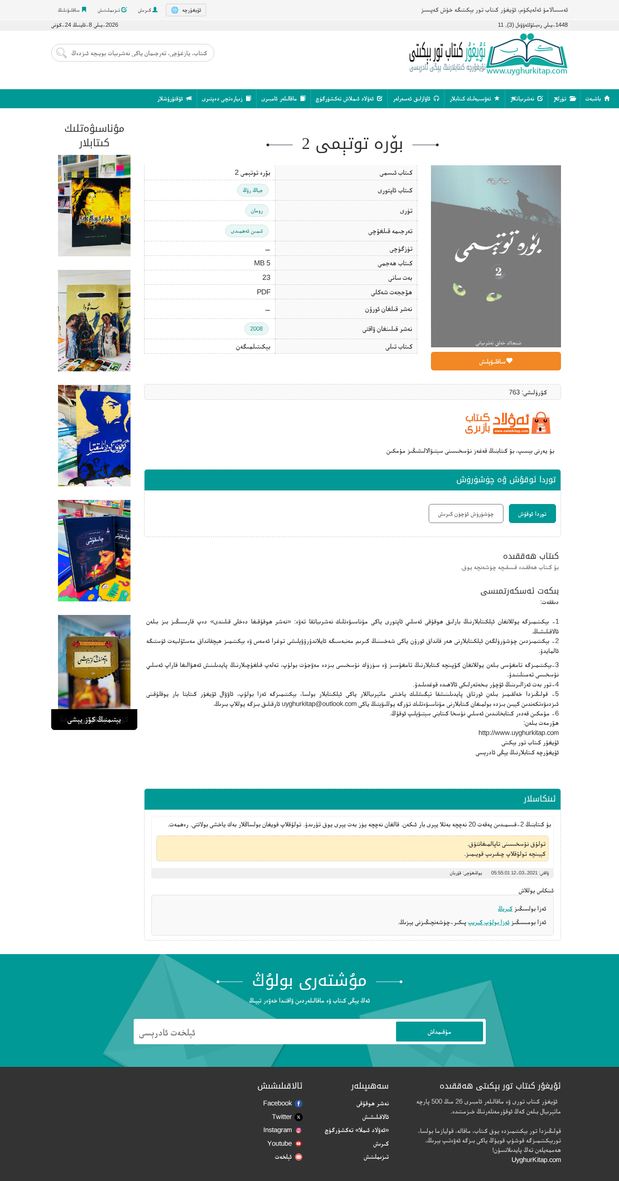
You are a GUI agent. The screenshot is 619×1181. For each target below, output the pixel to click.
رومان (257, 210)
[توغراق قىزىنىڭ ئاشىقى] (94, 205)
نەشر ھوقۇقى (373, 1103)
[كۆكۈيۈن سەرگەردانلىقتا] (94, 435)
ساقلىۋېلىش (492, 361)
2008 (256, 328)
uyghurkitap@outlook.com (319, 703)
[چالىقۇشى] (94, 550)
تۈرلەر (560, 98)
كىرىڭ (505, 908)
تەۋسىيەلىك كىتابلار (471, 98)
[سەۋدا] (94, 320)
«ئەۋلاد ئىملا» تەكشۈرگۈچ (357, 1129)
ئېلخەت (283, 1156)
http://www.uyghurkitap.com (519, 732)
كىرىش (145, 10)
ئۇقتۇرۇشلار (171, 98)
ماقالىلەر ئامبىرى (280, 98)
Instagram (277, 1129)
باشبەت (594, 98)
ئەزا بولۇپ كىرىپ (488, 922)
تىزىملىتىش (109, 10)
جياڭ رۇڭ (253, 190)
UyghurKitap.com (536, 1159)
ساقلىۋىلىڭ (69, 10)
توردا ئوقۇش (532, 513)
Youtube (279, 1143)
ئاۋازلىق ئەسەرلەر (412, 98)
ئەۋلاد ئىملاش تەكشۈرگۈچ (346, 98)
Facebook (277, 1103)
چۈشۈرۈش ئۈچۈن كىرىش (466, 513)
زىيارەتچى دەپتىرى (223, 98)
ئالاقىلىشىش (376, 1116)
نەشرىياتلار (523, 98)
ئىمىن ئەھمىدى (247, 230)
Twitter (282, 1116)
